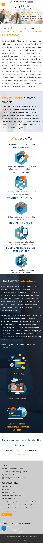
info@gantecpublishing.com (25, 8)
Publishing (5, 489)
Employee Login (24, 5)
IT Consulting (6, 486)
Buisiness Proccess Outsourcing (12, 495)
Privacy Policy (22, 540)
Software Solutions (8, 492)
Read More (6, 515)
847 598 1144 (18, 450)
